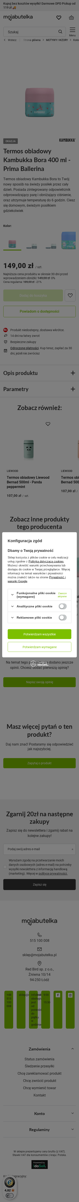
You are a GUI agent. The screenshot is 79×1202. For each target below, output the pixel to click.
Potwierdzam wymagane (40, 647)
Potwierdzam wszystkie (39, 634)
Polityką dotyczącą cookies (46, 561)
